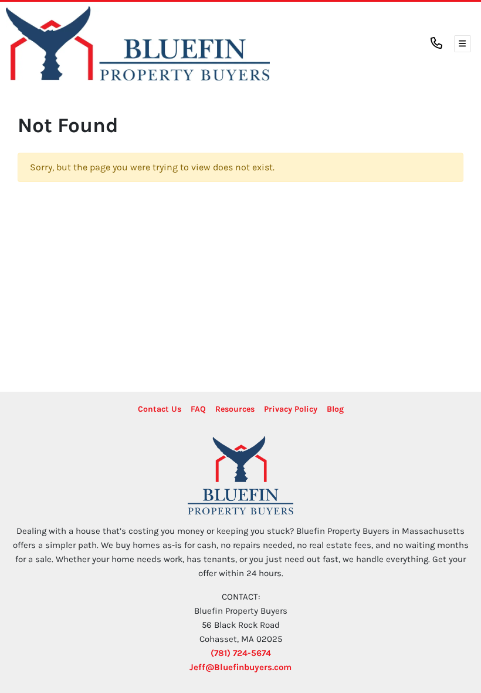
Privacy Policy (290, 409)
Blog (335, 409)
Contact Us (159, 409)
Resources (235, 409)
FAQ (198, 409)
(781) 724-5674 (241, 653)
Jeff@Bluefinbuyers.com (240, 667)
